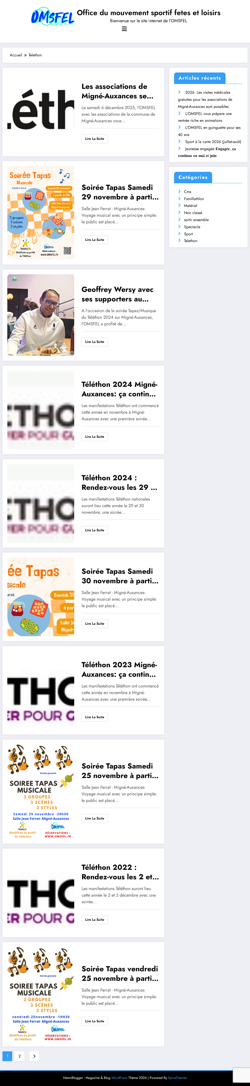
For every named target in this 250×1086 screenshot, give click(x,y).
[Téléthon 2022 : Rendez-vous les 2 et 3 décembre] (40, 892)
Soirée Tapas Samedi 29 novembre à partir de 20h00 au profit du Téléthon (120, 193)
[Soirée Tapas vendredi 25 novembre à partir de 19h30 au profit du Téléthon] (40, 994)
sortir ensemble (196, 220)
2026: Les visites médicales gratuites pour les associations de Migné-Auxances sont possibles (205, 99)
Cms (187, 192)
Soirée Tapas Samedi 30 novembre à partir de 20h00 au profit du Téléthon (120, 576)
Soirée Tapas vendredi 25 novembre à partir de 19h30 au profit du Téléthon (120, 974)
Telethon (190, 241)
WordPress (119, 1077)
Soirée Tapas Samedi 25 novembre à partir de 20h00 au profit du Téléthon (120, 771)
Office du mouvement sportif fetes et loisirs (148, 12)
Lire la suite (94, 138)
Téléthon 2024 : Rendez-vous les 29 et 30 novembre (119, 483)
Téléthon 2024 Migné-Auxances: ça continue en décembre (119, 389)
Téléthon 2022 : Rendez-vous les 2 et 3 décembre (120, 872)
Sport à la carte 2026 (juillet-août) (213, 141)
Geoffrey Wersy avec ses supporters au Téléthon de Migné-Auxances (118, 295)
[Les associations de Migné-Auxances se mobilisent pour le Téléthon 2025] (40, 111)
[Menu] (124, 29)
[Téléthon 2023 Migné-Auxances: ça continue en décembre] (40, 690)
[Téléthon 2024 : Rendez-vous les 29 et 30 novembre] (40, 503)
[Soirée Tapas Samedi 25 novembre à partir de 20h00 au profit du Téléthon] (40, 791)
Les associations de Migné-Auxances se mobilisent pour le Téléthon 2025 (114, 92)
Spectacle (192, 227)
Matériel (190, 205)
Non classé (193, 212)
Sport (188, 234)
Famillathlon (194, 199)
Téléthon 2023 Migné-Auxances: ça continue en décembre (119, 670)
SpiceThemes (177, 1077)
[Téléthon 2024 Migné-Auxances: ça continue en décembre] (40, 409)
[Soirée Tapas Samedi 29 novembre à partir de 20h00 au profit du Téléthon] (40, 212)
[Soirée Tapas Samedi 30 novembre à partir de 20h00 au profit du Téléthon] (40, 596)
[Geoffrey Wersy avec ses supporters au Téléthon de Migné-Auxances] (40, 314)
